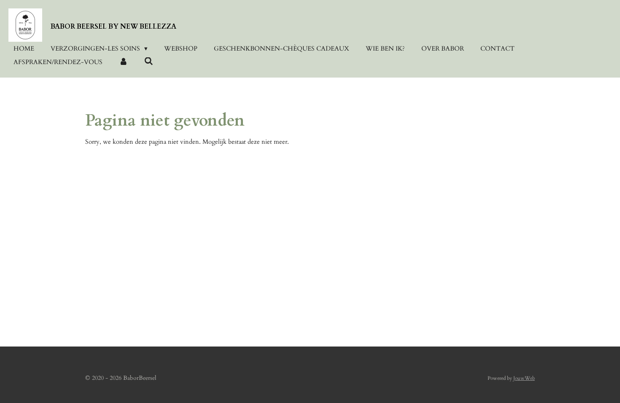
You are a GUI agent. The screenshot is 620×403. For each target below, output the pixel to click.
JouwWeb (524, 378)
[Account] (123, 62)
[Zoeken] (148, 61)
